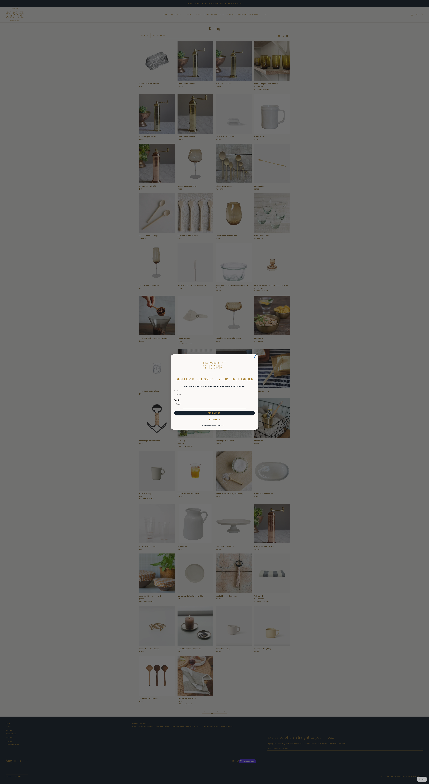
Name (177, 391)
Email (177, 400)
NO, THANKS (214, 420)
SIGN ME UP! (214, 413)
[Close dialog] (255, 356)
